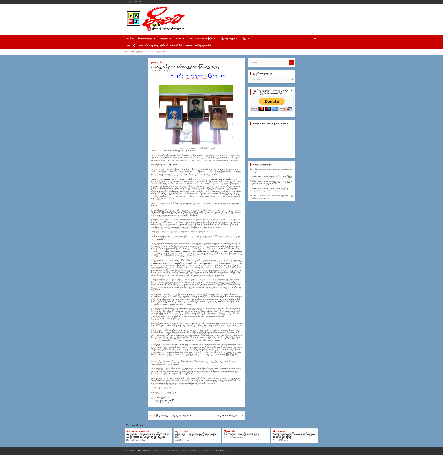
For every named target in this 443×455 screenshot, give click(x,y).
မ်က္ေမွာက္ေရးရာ (145, 38)
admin (286, 440)
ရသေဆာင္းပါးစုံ (157, 62)
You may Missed (135, 425)
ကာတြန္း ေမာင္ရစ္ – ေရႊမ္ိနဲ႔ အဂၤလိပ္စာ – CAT (172, 415)
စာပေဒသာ (180, 38)
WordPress (220, 451)
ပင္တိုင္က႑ (244, 38)
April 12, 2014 (229, 437)
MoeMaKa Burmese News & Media (151, 451)
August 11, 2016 (156, 71)
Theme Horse (193, 451)
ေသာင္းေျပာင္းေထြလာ (201, 38)
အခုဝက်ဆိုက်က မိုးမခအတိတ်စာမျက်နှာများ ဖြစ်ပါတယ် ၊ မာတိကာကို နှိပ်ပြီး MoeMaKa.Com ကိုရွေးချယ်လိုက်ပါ (169, 45)
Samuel (253, 169)
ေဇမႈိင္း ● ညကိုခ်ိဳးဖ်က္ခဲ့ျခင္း (226, 415)
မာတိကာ (130, 38)
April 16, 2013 (278, 440)
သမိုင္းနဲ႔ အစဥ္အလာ (227, 38)
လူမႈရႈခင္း (164, 38)
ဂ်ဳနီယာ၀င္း (227, 431)
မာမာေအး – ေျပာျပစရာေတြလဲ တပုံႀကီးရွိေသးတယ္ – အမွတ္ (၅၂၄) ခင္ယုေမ (147, 435)
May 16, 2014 (131, 440)
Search (291, 62)
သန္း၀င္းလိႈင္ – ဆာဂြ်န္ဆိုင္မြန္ (280, 176)
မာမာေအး (134, 431)
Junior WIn (179, 431)
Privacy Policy (172, 451)
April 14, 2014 (180, 440)
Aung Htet (167, 71)
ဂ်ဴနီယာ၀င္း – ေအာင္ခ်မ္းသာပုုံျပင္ (241, 434)
